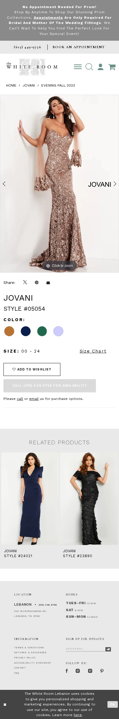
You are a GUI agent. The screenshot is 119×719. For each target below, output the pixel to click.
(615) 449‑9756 (48, 605)
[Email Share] (48, 282)
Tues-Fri (76, 603)
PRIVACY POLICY (25, 657)
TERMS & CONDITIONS (29, 647)
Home (11, 85)
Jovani (29, 85)
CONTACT (20, 667)
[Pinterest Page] (102, 671)
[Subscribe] (108, 649)
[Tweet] (25, 282)
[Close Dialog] (5, 704)
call (20, 399)
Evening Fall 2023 (58, 85)
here (78, 715)
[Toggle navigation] (78, 67)
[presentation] (30, 498)
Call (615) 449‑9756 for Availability (49, 385)
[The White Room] (31, 67)
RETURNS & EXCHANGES (30, 652)
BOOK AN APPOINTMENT (79, 47)
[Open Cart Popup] (111, 67)
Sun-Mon (76, 617)
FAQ (16, 673)
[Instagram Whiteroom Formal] (77, 671)
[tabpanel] (59, 183)
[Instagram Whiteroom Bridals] (90, 671)
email (34, 399)
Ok (112, 704)
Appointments (48, 18)
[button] (89, 67)
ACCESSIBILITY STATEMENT (32, 663)
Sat (70, 610)
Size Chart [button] (93, 351)
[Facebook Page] (66, 671)
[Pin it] (37, 282)
